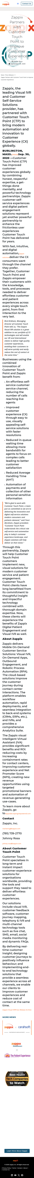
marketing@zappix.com (11, 829)
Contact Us (6, 1170)
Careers (19, 1168)
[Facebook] (22, 1175)
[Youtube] (15, 1175)
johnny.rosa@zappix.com (11, 843)
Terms (14, 1168)
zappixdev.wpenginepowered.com (18, 814)
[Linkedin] (12, 1175)
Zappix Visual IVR (8, 1010)
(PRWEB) (15, 155)
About (25, 1168)
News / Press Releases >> (8, 75)
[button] (18, 3)
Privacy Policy (6, 1168)
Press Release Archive (23, 1010)
